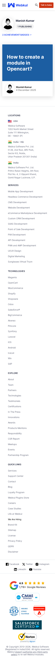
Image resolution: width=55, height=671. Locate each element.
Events (11, 449)
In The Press (14, 412)
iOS (9, 342)
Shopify (12, 293)
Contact (12, 481)
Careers (12, 503)
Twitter (29, 564)
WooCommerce (15, 288)
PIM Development (17, 234)
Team (10, 385)
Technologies (14, 395)
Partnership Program (18, 455)
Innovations (13, 417)
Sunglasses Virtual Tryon (20, 261)
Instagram (44, 564)
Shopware (13, 299)
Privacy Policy (15, 541)
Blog (10, 487)
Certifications (14, 406)
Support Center (15, 476)
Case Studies (14, 508)
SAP (10, 363)
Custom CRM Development (21, 218)
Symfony (12, 331)
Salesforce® (14, 309)
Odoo (10, 304)
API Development (16, 240)
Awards (11, 422)
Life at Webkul (15, 514)
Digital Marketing (16, 256)
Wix (10, 358)
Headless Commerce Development (25, 196)
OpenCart (13, 282)
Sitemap (12, 530)
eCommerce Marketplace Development (27, 213)
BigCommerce (15, 315)
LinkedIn (22, 569)
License (12, 535)
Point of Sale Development (21, 229)
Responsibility (15, 433)
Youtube (37, 569)
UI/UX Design (14, 250)
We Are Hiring (14, 519)
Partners (12, 390)
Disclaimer (13, 551)
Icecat (11, 353)
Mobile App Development (20, 191)
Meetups (12, 444)
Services (12, 470)
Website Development (19, 207)
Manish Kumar (24, 87)
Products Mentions (17, 428)
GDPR (11, 546)
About (11, 379)
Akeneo (11, 320)
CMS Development (17, 202)
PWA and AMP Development (22, 245)
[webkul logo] (18, 5)
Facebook (14, 564)
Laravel (11, 336)
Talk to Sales (46, 5)
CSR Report (14, 438)
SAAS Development (17, 223)
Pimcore (12, 326)
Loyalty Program (16, 492)
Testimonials (14, 401)
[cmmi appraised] (27, 597)
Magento (12, 277)
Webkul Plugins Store (18, 497)
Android (12, 347)
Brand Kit (12, 524)
